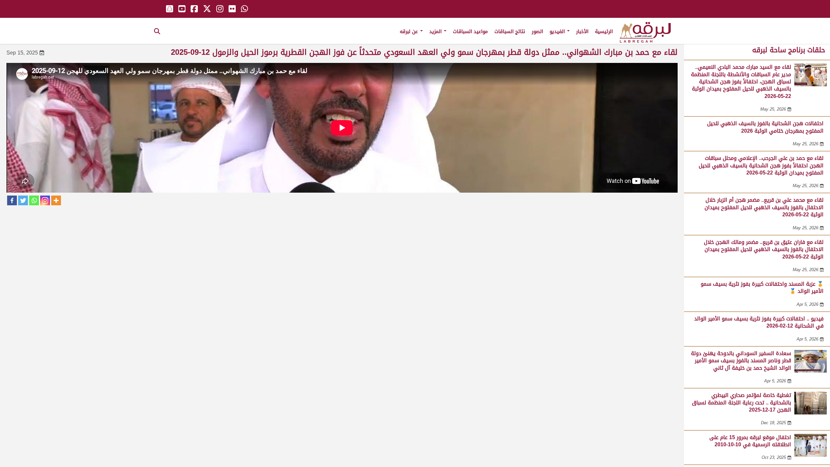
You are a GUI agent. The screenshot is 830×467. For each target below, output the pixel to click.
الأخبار (582, 31)
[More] (56, 200)
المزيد (436, 31)
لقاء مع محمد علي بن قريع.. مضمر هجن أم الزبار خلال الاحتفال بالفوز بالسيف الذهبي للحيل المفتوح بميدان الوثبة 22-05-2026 (764, 207)
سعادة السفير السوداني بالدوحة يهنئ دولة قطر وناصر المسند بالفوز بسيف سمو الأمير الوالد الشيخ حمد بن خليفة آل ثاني (741, 360)
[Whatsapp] (34, 200)
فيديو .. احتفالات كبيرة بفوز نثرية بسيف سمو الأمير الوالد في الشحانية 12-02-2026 (759, 322)
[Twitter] (23, 200)
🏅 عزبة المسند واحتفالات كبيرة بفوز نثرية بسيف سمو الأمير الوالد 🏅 (762, 287)
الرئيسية (604, 31)
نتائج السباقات (509, 31)
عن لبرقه (410, 31)
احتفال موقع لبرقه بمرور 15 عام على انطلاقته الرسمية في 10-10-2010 (750, 440)
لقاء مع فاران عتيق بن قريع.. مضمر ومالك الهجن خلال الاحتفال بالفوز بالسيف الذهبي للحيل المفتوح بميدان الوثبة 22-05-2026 (764, 249)
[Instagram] (45, 200)
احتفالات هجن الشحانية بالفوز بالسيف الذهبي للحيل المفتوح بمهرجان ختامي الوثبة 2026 (765, 127)
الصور (537, 31)
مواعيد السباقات (470, 31)
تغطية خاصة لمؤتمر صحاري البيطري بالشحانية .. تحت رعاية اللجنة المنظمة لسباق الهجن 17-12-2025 (741, 402)
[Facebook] (12, 200)
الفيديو (558, 31)
